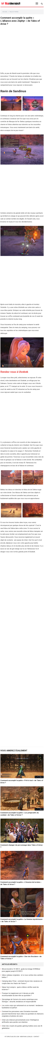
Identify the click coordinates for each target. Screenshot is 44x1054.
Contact (36, 1036)
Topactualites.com (12, 1036)
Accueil (4, 12)
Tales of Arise (13, 12)
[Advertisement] (22, 49)
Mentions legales (26, 1036)
